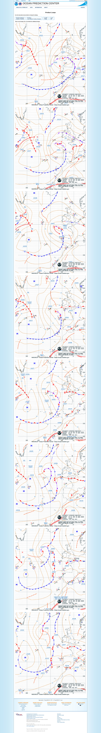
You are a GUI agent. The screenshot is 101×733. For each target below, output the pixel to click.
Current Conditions (23, 702)
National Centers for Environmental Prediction (35, 717)
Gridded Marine (37, 706)
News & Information (66, 702)
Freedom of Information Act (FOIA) (63, 719)
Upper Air (23, 709)
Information (38, 7)
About (46, 7)
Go (85, 0)
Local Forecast (72, 0)
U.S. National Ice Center (52, 705)
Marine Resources (52, 702)
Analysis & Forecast (22, 7)
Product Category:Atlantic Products (19, 18)
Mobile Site (23, 0)
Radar (23, 708)
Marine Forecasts (37, 702)
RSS (29, 0)
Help (58, 716)
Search (83, 7)
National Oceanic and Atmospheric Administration (35, 715)
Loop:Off (51, 18)
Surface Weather (23, 706)
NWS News (66, 705)
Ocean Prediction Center (41, 3)
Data (31, 7)
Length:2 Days (45, 18)
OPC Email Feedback (30, 726)
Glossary (58, 717)
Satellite (23, 707)
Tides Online (23, 705)
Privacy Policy (59, 718)
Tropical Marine (37, 705)
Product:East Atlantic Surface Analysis (33, 18)
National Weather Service (31, 716)
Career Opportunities (61, 722)
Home (17, 0)
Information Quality (60, 715)
